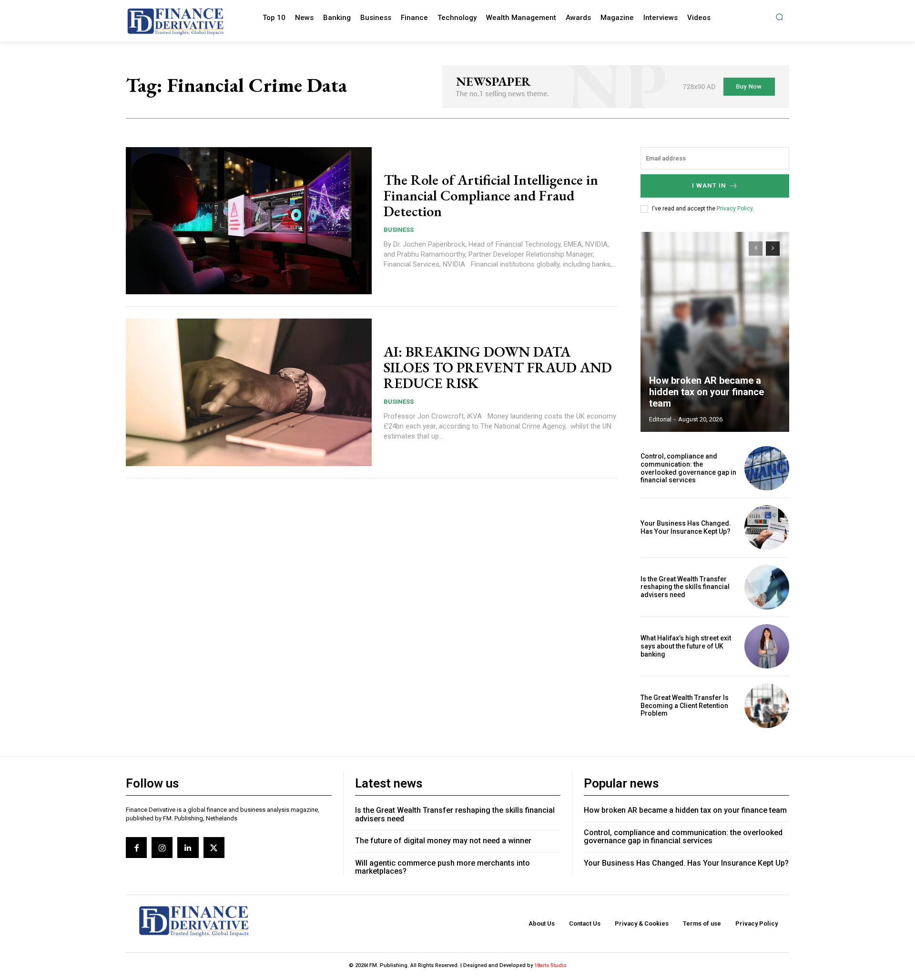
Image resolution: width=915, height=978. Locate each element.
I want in (709, 185)
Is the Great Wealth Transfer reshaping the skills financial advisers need (685, 587)
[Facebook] (136, 847)
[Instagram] (162, 847)
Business (399, 229)
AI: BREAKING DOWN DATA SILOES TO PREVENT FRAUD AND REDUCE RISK (498, 367)
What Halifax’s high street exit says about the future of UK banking (685, 646)
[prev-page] (755, 248)
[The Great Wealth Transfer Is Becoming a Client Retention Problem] (766, 705)
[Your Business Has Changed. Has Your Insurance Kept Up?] (766, 527)
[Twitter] (213, 847)
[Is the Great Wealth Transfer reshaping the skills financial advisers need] (766, 587)
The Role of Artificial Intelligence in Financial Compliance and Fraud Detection (491, 195)
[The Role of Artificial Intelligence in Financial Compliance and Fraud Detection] (249, 221)
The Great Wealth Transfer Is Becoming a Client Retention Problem (684, 706)
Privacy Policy (734, 208)
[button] (779, 17)
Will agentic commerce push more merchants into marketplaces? (442, 867)
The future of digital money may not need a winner (443, 840)
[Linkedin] (187, 847)
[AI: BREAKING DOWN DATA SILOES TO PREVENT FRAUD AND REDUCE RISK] (249, 392)
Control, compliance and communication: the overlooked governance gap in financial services (688, 468)
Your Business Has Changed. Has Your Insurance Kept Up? (685, 527)
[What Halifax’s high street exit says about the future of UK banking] (766, 646)
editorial (660, 419)
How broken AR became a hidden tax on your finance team (706, 392)
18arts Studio (550, 965)
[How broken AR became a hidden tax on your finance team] (714, 332)
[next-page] (773, 248)
